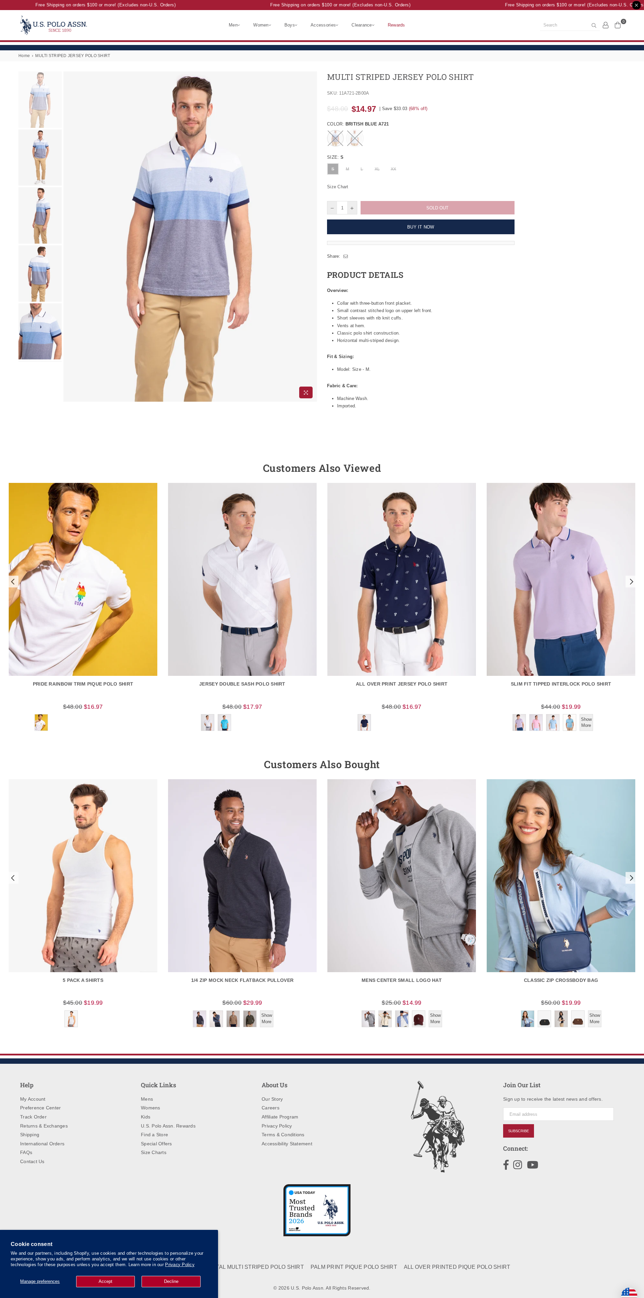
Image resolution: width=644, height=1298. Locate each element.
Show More (586, 722)
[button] (12, 581)
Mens (147, 1099)
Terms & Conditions (283, 1134)
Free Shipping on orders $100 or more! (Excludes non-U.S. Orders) (90, 4)
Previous (69, 236)
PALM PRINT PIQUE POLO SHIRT (354, 1267)
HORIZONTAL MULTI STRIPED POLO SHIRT (247, 1267)
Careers (270, 1107)
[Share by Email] (345, 256)
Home (24, 55)
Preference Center (40, 1107)
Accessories (323, 25)
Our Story (272, 1099)
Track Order (33, 1116)
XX (393, 169)
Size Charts (153, 1152)
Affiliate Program (280, 1116)
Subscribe (518, 1131)
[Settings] (606, 25)
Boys (289, 25)
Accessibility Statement (287, 1143)
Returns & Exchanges (44, 1126)
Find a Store (154, 1134)
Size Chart (337, 186)
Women (260, 25)
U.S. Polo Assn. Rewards (168, 1126)
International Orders (42, 1143)
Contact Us (32, 1161)
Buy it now (420, 227)
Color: (358, 124)
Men (233, 25)
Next (311, 236)
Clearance (362, 25)
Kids (145, 1116)
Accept (105, 1281)
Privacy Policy (180, 1264)
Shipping (29, 1134)
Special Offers (156, 1143)
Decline (171, 1281)
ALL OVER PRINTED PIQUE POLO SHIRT (457, 1267)
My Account (33, 1099)
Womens (150, 1107)
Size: (335, 157)
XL (377, 169)
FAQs (26, 1152)
